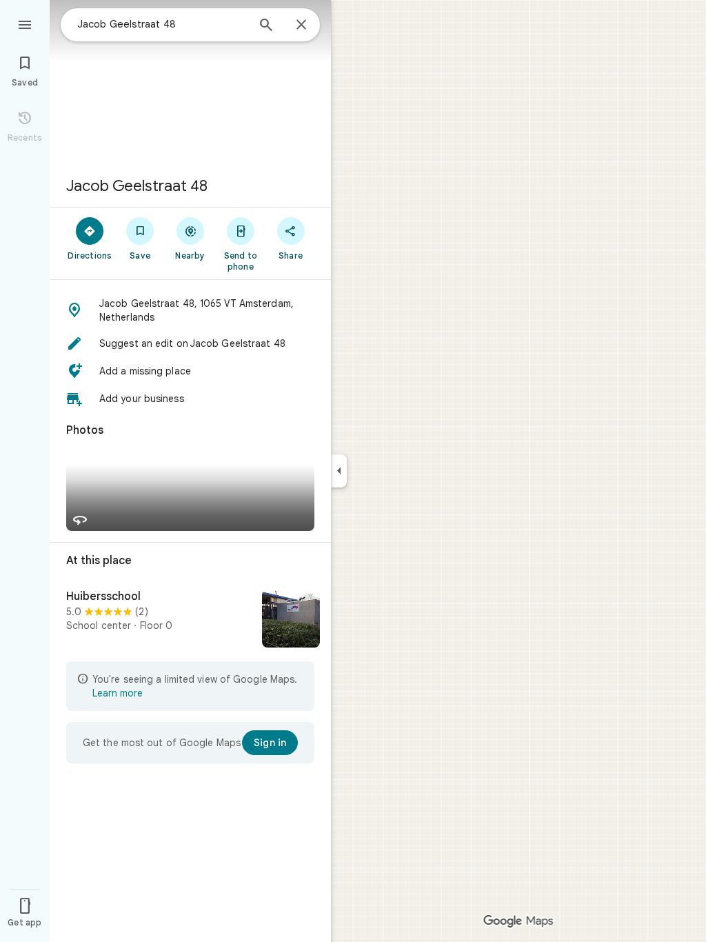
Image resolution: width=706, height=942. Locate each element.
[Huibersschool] (190, 620)
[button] (190, 310)
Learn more (117, 693)
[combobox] (162, 24)
